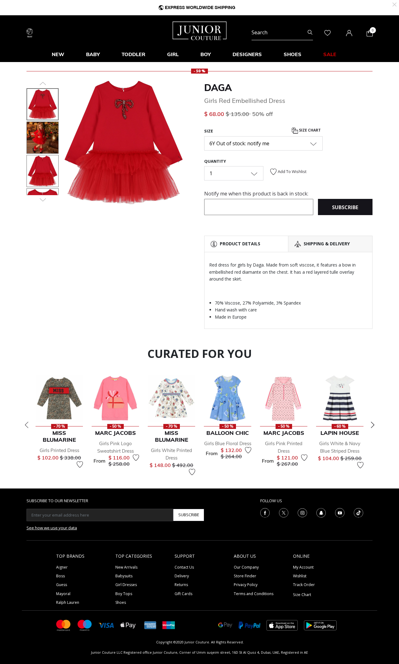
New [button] (58, 54)
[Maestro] (84, 625)
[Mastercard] (63, 625)
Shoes (120, 602)
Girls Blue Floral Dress (227, 443)
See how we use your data (51, 528)
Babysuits (123, 576)
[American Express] (150, 625)
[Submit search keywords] (310, 32)
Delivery (182, 576)
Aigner (62, 567)
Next (372, 425)
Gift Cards (183, 593)
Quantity (215, 161)
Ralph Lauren (67, 602)
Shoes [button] (292, 54)
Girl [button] (173, 54)
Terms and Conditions (253, 593)
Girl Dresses (126, 584)
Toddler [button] (133, 54)
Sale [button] (329, 54)
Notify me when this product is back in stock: (256, 193)
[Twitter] (283, 512)
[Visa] (106, 625)
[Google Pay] (225, 625)
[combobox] (282, 32)
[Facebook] (265, 512)
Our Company (246, 567)
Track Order (304, 584)
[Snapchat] (321, 512)
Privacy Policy (245, 584)
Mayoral (63, 593)
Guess (61, 584)
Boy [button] (205, 54)
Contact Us (184, 567)
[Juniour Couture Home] (200, 30)
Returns (181, 584)
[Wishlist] (80, 464)
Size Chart (309, 130)
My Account (303, 567)
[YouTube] (339, 512)
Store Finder (245, 576)
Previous (26, 425)
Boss (60, 576)
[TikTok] (358, 512)
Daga (218, 88)
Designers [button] (247, 54)
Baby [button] (93, 54)
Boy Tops (123, 593)
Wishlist (299, 576)
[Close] (394, 4)
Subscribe (188, 514)
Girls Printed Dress (59, 450)
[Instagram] (302, 512)
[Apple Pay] (128, 625)
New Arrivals (126, 567)
